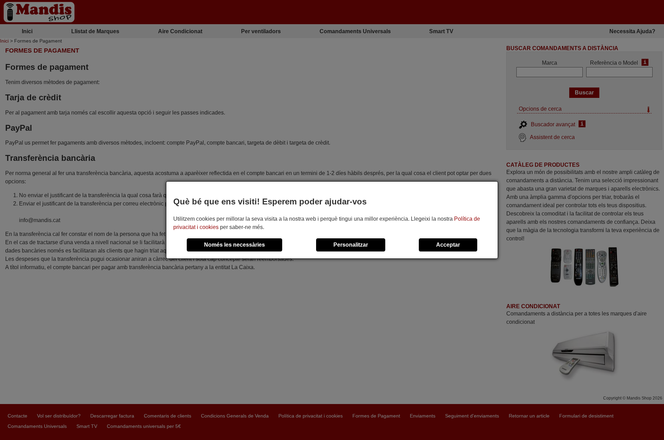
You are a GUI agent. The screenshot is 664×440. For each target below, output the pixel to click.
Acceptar (448, 245)
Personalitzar (350, 245)
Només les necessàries (234, 245)
